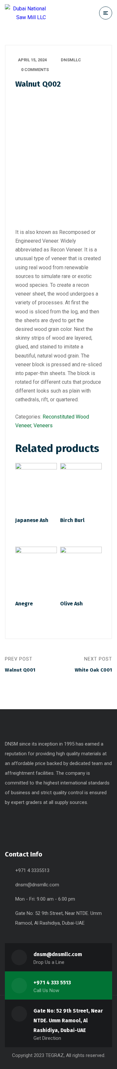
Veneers (43, 425)
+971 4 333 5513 (52, 982)
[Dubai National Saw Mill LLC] (25, 13)
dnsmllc (71, 59)
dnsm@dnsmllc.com (37, 885)
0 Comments (35, 69)
